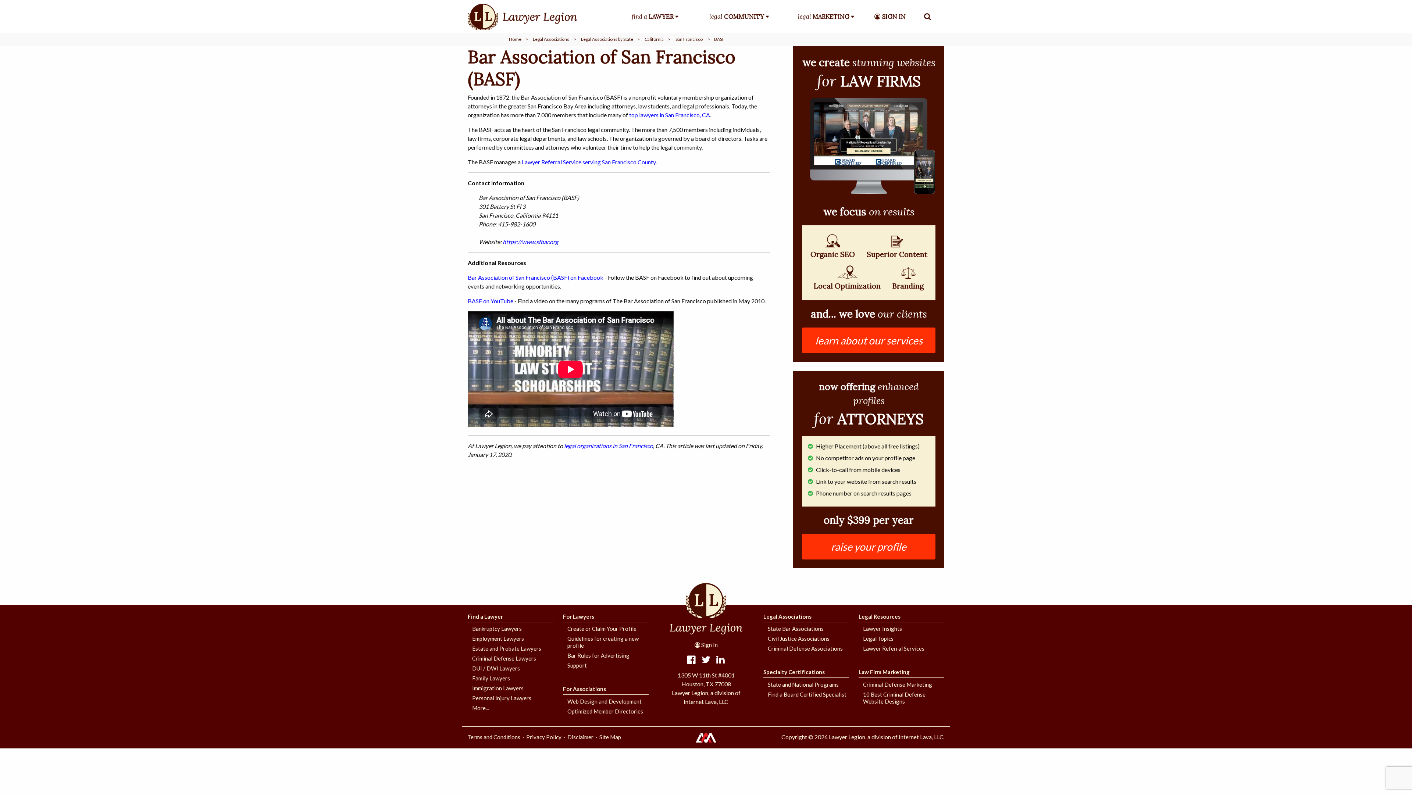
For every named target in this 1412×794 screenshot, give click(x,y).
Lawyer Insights (882, 628)
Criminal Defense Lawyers (504, 658)
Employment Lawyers (498, 638)
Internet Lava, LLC (921, 737)
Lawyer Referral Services (893, 648)
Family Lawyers (491, 678)
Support (577, 665)
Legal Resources (880, 616)
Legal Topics (878, 638)
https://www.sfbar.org (530, 241)
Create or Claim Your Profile (602, 628)
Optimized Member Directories (605, 711)
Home (515, 39)
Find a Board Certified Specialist (807, 694)
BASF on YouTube (490, 300)
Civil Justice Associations (799, 638)
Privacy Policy (543, 737)
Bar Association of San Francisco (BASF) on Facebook (535, 277)
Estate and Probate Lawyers (506, 648)
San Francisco (689, 39)
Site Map (610, 737)
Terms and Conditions (494, 737)
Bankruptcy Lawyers (497, 628)
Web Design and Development (604, 701)
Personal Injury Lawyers (501, 698)
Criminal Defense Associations (805, 648)
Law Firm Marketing (884, 672)
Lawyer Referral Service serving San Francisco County (589, 161)
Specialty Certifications (794, 672)
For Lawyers (578, 616)
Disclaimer (580, 737)
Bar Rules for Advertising (598, 655)
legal (736, 16)
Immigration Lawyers (498, 688)
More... (480, 708)
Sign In (709, 644)
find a (653, 16)
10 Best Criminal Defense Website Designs (894, 698)
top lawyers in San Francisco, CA (669, 114)
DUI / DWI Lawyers (496, 668)
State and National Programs (803, 684)
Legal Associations (551, 39)
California (654, 39)
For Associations (584, 689)
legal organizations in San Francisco (608, 445)
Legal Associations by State (607, 39)
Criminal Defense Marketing (897, 684)
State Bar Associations (796, 628)
